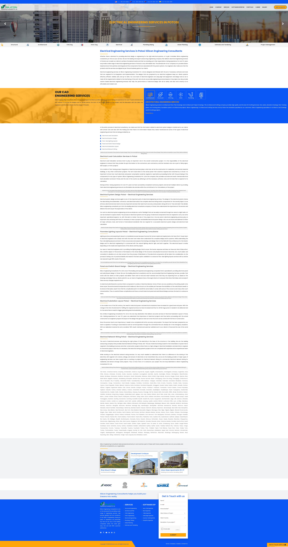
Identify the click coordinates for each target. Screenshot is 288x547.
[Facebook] (100, 532)
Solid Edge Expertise (148, 515)
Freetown (156, 387)
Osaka (172, 412)
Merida (102, 403)
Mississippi (158, 403)
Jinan (172, 394)
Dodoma (127, 385)
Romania (132, 419)
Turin (186, 428)
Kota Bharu (157, 396)
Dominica (137, 385)
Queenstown (165, 417)
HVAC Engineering (129, 515)
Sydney (148, 426)
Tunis (177, 428)
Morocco (180, 405)
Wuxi (186, 432)
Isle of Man (160, 394)
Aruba (124, 374)
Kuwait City (146, 399)
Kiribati (111, 396)
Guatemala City (105, 392)
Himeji (174, 392)
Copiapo (132, 383)
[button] (5, 24)
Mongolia (115, 405)
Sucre (172, 423)
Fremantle (163, 387)
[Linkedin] (109, 532)
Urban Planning (129, 523)
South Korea (119, 423)
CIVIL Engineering (129, 513)
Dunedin (180, 385)
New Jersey (103, 410)
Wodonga (168, 432)
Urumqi (135, 430)
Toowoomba (104, 428)
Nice (159, 410)
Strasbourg (166, 423)
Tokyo (181, 426)
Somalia (173, 421)
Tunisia (182, 428)
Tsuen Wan (171, 428)
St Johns (159, 423)
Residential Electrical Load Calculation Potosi (148, 190)
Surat (108, 426)
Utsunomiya (150, 430)
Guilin (116, 392)
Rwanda (170, 419)
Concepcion (103, 383)
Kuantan (110, 399)
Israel (165, 394)
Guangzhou (176, 390)
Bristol (150, 376)
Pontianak (127, 414)
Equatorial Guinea (116, 387)
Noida (110, 412)
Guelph (112, 392)
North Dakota (126, 412)
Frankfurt (150, 387)
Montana (128, 405)
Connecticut (117, 383)
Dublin (175, 385)
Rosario (143, 419)
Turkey (102, 430)
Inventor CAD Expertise (149, 518)
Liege (171, 399)
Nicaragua (155, 410)
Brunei (177, 376)
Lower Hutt (128, 401)
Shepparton (184, 419)
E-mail (162, 504)
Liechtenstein (166, 399)
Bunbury (115, 378)
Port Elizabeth (140, 414)
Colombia (159, 381)
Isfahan (154, 394)
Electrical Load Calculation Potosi (108, 152)
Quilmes (171, 417)
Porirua (133, 414)
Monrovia (121, 405)
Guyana (140, 392)
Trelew (142, 428)
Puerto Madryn (122, 417)
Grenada (142, 390)
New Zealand (135, 410)
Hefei (159, 392)
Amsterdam (127, 372)
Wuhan (182, 432)
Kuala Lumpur (180, 396)
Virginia (102, 432)
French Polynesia (182, 387)
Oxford (117, 414)
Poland (122, 414)
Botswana (114, 376)
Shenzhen (177, 419)
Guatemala (184, 390)
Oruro (167, 412)
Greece (130, 390)
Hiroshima (180, 392)
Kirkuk (116, 396)
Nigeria (167, 410)
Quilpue (177, 417)
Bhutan (168, 374)
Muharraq (127, 408)
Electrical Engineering (130, 518)
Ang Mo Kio (141, 372)
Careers (178, 543)
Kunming (129, 399)
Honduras (108, 394)
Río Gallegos (111, 419)
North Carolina (117, 412)
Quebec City (157, 417)
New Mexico (111, 410)
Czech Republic (109, 385)
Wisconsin (161, 432)
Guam (170, 390)
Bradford (120, 376)
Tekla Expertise (147, 513)
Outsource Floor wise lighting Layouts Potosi (144, 262)
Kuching (116, 399)
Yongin (123, 435)
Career (258, 7)
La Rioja (179, 401)
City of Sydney (114, 381)
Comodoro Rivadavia (175, 381)
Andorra (134, 372)
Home (211, 7)
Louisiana (121, 401)
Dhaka (117, 385)
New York (127, 410)
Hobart (185, 392)
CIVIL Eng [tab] (170, 98)
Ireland (149, 394)
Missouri (164, 403)
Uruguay (129, 430)
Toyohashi (136, 428)
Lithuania (185, 399)
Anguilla (152, 372)
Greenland (136, 390)
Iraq (145, 394)
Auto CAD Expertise (148, 508)
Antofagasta (167, 372)
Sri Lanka (153, 423)
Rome (138, 419)
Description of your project (167, 522)
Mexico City (113, 403)
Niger (163, 410)
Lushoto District (158, 401)
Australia (150, 374)
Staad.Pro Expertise (148, 520)
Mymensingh (167, 408)
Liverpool (103, 401)
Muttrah (148, 408)
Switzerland (142, 426)
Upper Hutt (165, 430)
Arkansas (112, 374)
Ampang (120, 372)
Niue (106, 412)
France (144, 387)
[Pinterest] (111, 532)
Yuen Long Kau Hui (130, 435)
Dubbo (171, 385)
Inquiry (264, 7)
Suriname (113, 426)
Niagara (148, 410)
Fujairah (102, 390)
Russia (165, 419)
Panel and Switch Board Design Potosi (109, 296)
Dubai (166, 385)
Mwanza (154, 408)
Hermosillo (165, 392)
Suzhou (124, 426)
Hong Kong (115, 394)
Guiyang (135, 392)
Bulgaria (110, 378)
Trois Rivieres (163, 428)
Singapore (134, 421)
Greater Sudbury (121, 390)
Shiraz (117, 421)
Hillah (170, 392)
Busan (152, 378)
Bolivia (102, 376)
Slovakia (148, 421)
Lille (175, 399)
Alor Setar (103, 372)
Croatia (175, 383)
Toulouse (117, 428)
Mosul (186, 405)
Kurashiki (135, 399)
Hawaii (156, 392)
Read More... (150, 113)
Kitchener (133, 396)
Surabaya (103, 426)
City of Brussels (105, 381)
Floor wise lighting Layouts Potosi (138, 152)
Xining (111, 435)
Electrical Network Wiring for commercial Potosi (142, 367)
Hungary (121, 394)
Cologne (152, 381)
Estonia (133, 387)
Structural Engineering (131, 508)
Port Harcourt (149, 414)
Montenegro (145, 405)
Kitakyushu (126, 396)
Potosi (102, 417)
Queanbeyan (184, 417)
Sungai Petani (183, 423)
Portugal (179, 414)
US (138, 430)
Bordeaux (107, 376)
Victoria (171, 430)
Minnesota (135, 403)
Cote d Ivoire (161, 383)
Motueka (102, 408)
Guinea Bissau (128, 392)
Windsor (140, 432)
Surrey (119, 426)
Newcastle (142, 410)
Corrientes (146, 383)
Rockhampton (125, 419)
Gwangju (145, 392)
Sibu (121, 421)
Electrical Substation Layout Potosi (171, 152)
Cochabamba (135, 381)
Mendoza (185, 401)
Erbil (124, 387)
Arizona (106, 374)
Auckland (135, 374)
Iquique (138, 394)
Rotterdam (155, 419)
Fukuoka (108, 390)
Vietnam (176, 430)
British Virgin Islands (158, 376)
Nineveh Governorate (181, 410)
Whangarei (127, 432)
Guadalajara (156, 390)
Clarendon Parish (125, 381)
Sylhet (153, 426)
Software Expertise (238, 7)
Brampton (127, 376)
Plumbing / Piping (129, 520)
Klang (138, 396)
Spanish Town (145, 423)
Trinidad (151, 428)
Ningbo (102, 412)
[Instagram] (114, 532)
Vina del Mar (184, 430)
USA (141, 430)
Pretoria (107, 417)
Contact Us (185, 543)
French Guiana (171, 387)
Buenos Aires (184, 376)
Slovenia (153, 421)
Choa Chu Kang (167, 378)
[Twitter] (103, 532)
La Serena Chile (168, 401)
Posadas (185, 414)
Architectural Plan (129, 511)
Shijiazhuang (111, 421)
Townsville (124, 428)
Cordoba (139, 383)
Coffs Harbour (145, 381)
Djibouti (122, 385)
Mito (168, 403)
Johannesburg (179, 394)
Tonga (186, 426)
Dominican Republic (146, 385)
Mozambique (120, 408)
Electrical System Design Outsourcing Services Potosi (146, 227)
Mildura (129, 403)
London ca (115, 401)
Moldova (178, 403)
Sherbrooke (103, 421)
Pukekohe (146, 417)
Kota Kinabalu (165, 396)
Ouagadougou (110, 414)
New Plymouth (120, 410)
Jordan (106, 396)
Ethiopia (138, 387)
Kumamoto (122, 399)
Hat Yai (151, 392)
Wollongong (175, 432)
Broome (167, 376)
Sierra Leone (126, 421)
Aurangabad (143, 374)
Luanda (134, 401)
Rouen (161, 419)
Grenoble (149, 390)
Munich (138, 408)
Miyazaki (172, 403)
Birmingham (175, 374)
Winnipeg (146, 432)
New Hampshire (183, 408)
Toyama (130, 428)
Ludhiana (139, 401)
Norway (158, 412)
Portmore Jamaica (170, 414)
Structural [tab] (160, 98)
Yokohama (117, 435)
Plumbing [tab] (191, 98)
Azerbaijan (162, 374)
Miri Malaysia (143, 403)
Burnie (143, 378)
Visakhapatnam (110, 432)
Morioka (174, 405)
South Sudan (127, 423)
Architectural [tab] (150, 98)
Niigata (172, 410)
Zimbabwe (139, 435)
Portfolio (250, 7)
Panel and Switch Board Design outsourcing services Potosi (153, 296)
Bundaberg (122, 378)
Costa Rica (153, 383)
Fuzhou (114, 390)
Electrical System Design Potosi (108, 227)
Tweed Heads (123, 430)
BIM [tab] (201, 98)
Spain (138, 423)
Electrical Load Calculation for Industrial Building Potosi (141, 192)
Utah (144, 430)
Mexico (107, 403)
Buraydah (129, 378)
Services (226, 7)
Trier (146, 428)
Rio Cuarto (103, 419)
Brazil (132, 376)
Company (218, 7)
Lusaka (151, 401)
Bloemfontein (184, 374)
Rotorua (148, 419)
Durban (185, 385)
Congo (110, 383)
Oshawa (177, 412)
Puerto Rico (139, 417)
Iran (142, 394)
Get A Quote (280, 7)
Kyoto (152, 399)
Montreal (160, 405)
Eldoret (102, 387)
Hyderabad (128, 394)
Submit (173, 535)
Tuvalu (116, 430)
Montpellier (153, 405)
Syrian (158, 426)
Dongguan (156, 385)
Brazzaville (138, 376)
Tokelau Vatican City (166, 426)
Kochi (146, 396)
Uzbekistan (157, 430)
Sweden (135, 426)
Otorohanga (184, 412)
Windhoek (134, 432)
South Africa (180, 421)
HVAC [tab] (180, 98)
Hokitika (102, 394)
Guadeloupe (164, 390)
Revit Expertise (147, 511)
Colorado (165, 381)
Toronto (111, 428)
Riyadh (118, 419)
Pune (151, 417)
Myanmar (160, 408)
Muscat (143, 408)
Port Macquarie (159, 414)
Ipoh (133, 394)
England (108, 387)
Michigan (120, 403)
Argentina (181, 372)
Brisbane (144, 376)
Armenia (118, 374)
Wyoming (103, 435)
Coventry (169, 383)
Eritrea (128, 387)
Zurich (145, 435)
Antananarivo (159, 372)
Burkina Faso (136, 378)
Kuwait (140, 399)
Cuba (180, 383)
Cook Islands (125, 383)
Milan (124, 403)
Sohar (158, 421)
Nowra (163, 412)
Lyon (174, 401)
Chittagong (158, 378)
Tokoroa (176, 426)
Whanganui (119, 432)
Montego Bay (136, 405)
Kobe (142, 396)
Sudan (177, 423)
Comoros (185, 381)
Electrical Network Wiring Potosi (109, 367)
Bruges (173, 376)
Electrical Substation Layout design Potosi (146, 332)
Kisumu (120, 396)
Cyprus (102, 385)
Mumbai (133, 408)
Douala (162, 385)
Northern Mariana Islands (147, 412)
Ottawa (102, 414)
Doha (132, 385)
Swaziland (129, 426)
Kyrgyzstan (157, 399)
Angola (147, 372)
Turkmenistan (109, 430)
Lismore (179, 399)
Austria (156, 374)
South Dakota (110, 423)
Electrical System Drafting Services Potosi (158, 229)
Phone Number (164, 508)
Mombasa (185, 403)
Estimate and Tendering (131, 525)
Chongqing (176, 378)
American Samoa (112, 372)
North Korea (135, 412)
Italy (169, 394)
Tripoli (156, 428)
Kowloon (172, 396)
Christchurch (184, 378)
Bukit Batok (103, 378)
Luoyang (145, 401)
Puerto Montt (131, 417)
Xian (107, 435)
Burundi (148, 378)
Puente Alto (113, 417)
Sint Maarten (141, 421)
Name (162, 500)
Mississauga (150, 403)
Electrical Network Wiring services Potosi (158, 368)
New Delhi (175, 408)
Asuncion (129, 374)
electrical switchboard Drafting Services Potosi (160, 298)
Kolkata (151, 396)
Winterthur (153, 432)
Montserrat (167, 405)
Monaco (102, 405)
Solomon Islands (166, 421)
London (108, 401)
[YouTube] (106, 532)
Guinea (121, 392)
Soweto (134, 423)
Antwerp (174, 372)
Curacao (185, 383)
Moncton (109, 405)
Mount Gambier (110, 408)
